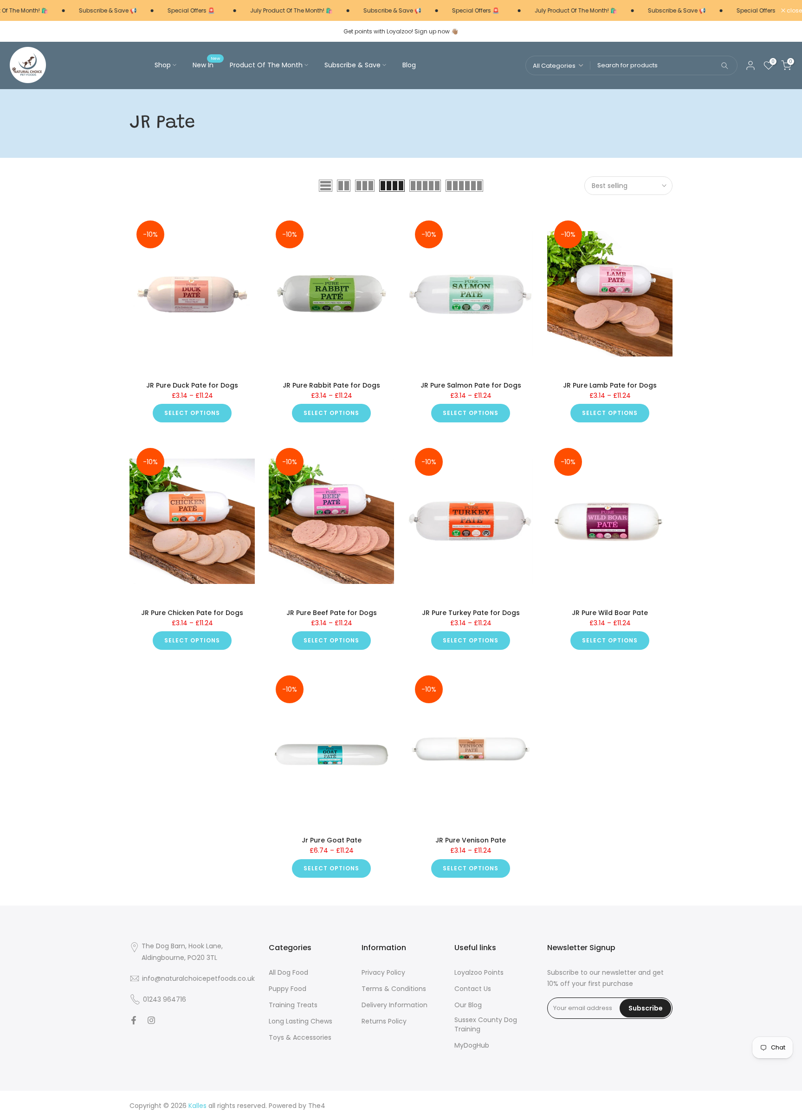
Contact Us (472, 988)
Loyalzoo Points (479, 972)
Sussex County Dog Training (485, 1025)
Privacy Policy (383, 972)
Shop (163, 65)
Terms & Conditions (394, 988)
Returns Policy (384, 1021)
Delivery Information (394, 1005)
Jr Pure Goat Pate (332, 840)
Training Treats (293, 1005)
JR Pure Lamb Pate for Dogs (610, 385)
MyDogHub (471, 1045)
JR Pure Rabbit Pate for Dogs (331, 385)
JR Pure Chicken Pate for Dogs (192, 612)
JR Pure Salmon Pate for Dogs (470, 385)
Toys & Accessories (300, 1037)
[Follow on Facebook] (133, 1020)
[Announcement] (94, 11)
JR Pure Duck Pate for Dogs (192, 385)
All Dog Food (288, 972)
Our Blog (468, 1005)
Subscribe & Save (352, 65)
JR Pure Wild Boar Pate (610, 612)
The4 (316, 1105)
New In (206, 64)
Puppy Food (287, 988)
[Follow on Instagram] (151, 1020)
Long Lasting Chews (300, 1021)
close (793, 10)
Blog (409, 65)
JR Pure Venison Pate (470, 840)
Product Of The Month (266, 65)
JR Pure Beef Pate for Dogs (331, 612)
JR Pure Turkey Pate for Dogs (471, 612)
